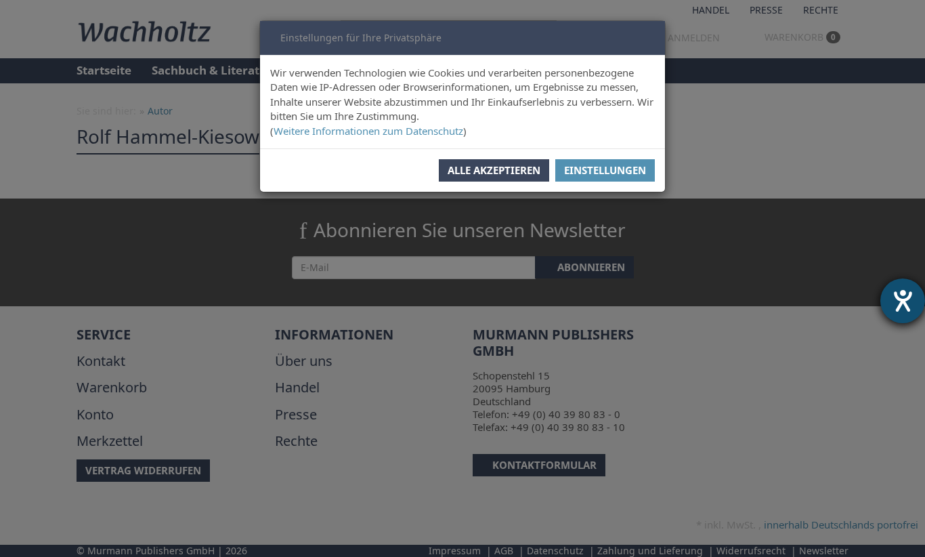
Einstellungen (605, 170)
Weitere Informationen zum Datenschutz (368, 131)
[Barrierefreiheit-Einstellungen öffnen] (902, 300)
